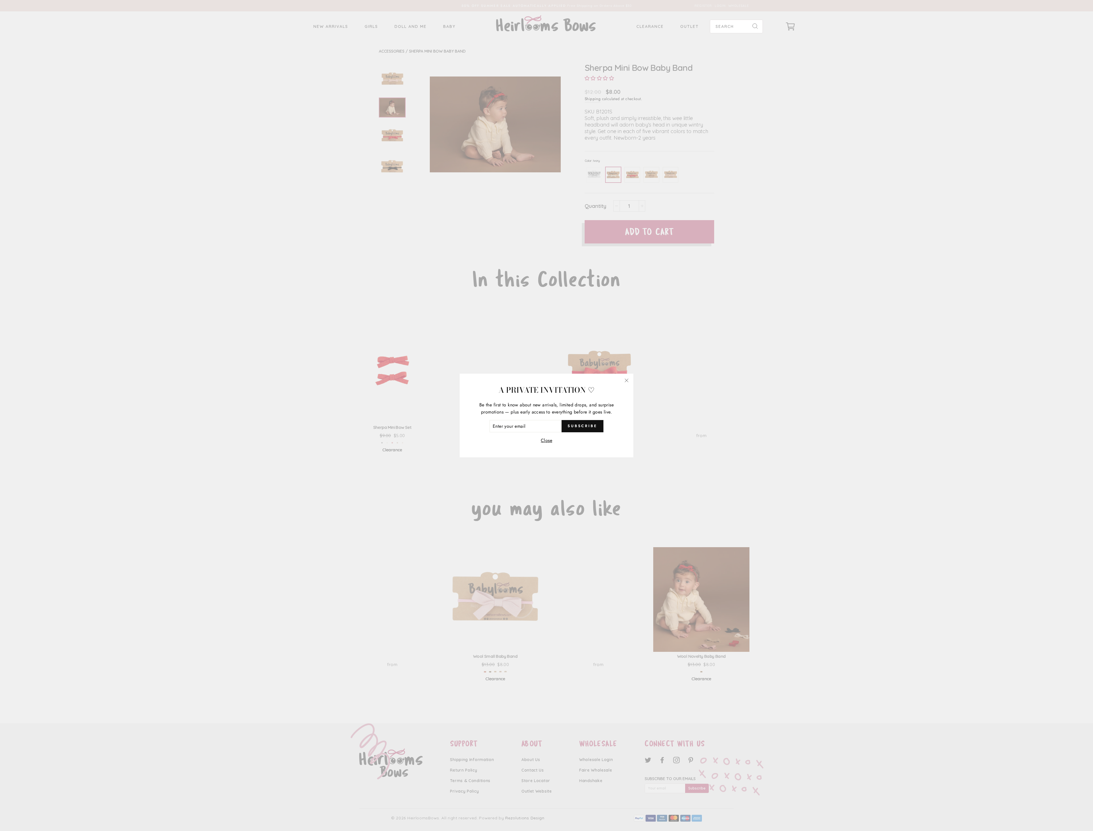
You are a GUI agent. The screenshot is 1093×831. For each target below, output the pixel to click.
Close (546, 440)
